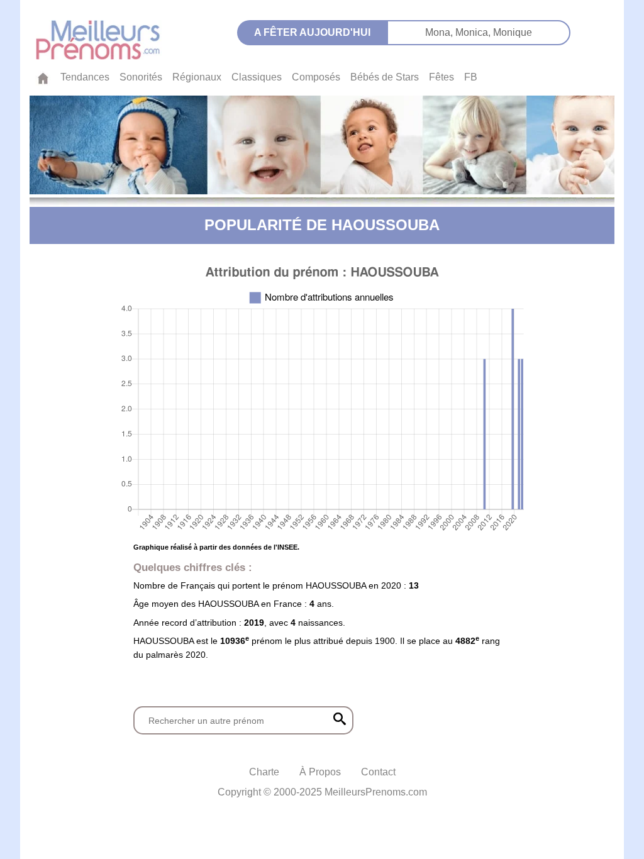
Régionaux (196, 77)
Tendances (84, 77)
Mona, (440, 32)
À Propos (320, 772)
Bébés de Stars (384, 77)
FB (470, 77)
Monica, (474, 32)
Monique (512, 32)
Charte (264, 772)
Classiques (256, 77)
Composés (316, 77)
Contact (378, 772)
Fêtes (441, 77)
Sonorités (140, 77)
